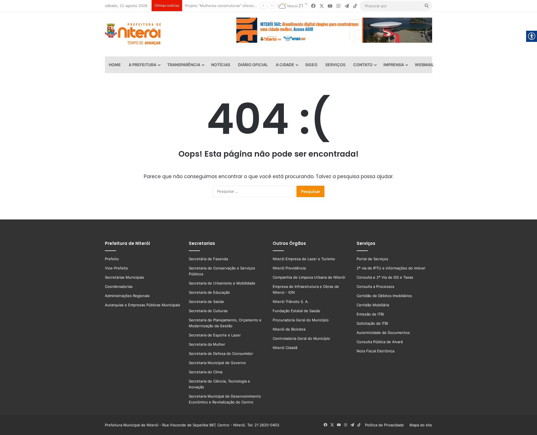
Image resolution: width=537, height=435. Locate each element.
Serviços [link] (335, 64)
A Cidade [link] (285, 64)
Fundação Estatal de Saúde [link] (296, 311)
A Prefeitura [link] (142, 64)
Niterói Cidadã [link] (285, 347)
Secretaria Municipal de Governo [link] (217, 362)
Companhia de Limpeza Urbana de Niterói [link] (309, 277)
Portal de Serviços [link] (372, 259)
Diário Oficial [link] (253, 64)
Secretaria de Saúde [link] (206, 301)
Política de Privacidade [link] (386, 425)
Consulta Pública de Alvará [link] (380, 342)
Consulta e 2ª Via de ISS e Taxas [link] (385, 277)
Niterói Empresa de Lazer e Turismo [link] (304, 259)
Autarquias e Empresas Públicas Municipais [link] (142, 305)
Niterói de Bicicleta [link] (289, 329)
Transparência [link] (183, 64)
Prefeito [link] (112, 259)
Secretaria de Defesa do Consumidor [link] (221, 353)
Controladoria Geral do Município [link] (301, 338)
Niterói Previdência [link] (289, 268)
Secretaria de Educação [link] (209, 292)
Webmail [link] (424, 64)
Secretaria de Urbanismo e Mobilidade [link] (222, 283)
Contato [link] (363, 64)
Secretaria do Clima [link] (205, 372)
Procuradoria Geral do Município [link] (301, 320)
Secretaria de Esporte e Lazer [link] (215, 335)
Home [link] (115, 64)
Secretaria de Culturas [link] (208, 311)
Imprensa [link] (393, 64)
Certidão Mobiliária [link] (373, 305)
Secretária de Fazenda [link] (208, 259)
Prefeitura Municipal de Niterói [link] (131, 425)
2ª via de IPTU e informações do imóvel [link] (391, 268)
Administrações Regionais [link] (127, 295)
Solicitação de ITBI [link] (372, 323)
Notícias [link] (220, 64)
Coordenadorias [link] (119, 286)
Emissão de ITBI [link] (370, 314)
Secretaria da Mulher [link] (207, 344)
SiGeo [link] (311, 64)
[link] (313, 6)
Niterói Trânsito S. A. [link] (291, 301)
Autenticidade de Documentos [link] (383, 332)
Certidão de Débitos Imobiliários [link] (384, 295)
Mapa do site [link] (419, 425)
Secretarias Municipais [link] (124, 277)
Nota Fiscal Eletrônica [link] (375, 351)
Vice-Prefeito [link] (116, 268)
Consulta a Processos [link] (375, 286)
